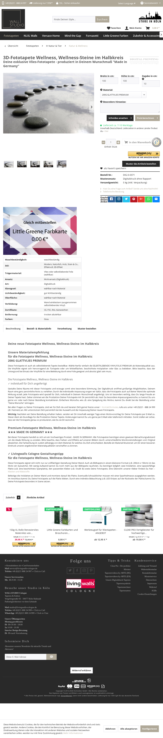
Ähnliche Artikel (35, 497)
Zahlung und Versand (147, 566)
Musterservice (151, 576)
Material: (108, 89)
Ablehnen (110, 728)
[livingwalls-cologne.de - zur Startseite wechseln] (13, 19)
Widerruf (153, 587)
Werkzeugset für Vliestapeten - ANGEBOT (100, 531)
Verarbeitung (64, 328)
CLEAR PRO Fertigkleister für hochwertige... (139, 531)
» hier (105, 131)
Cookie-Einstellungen (147, 594)
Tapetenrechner (124, 587)
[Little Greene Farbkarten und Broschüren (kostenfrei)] (62, 515)
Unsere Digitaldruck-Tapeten (118, 580)
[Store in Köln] (150, 16)
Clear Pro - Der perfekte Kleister (120, 568)
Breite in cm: (107, 75)
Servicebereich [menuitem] (151, 3)
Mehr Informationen (73, 733)
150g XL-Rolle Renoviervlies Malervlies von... (24, 531)
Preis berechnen (145, 118)
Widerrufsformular (149, 569)
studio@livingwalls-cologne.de (23, 607)
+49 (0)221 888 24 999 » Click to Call (28, 610)
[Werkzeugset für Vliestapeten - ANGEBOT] (100, 515)
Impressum (152, 583)
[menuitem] (80, 19)
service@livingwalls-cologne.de (23, 568)
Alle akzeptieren (128, 728)
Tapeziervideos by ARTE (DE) (118, 573)
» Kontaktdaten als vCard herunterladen (22, 565)
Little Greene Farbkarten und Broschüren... (62, 531)
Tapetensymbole (123, 583)
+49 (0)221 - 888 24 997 (15, 3)
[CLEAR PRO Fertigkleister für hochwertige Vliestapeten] (139, 515)
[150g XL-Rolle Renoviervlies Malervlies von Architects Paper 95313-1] (24, 515)
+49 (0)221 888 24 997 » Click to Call (28, 571)
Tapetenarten (125, 590)
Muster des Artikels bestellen (141, 163)
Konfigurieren (149, 728)
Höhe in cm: (127, 75)
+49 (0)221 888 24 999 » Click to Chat (31, 613)
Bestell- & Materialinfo (39, 328)
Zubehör (12, 497)
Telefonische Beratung (113, 191)
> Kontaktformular (109, 407)
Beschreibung (13, 328)
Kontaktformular (149, 573)
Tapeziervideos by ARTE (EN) (118, 576)
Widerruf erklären (81, 670)
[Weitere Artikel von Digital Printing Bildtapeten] (144, 60)
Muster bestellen (87, 328)
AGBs (154, 590)
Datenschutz (151, 580)
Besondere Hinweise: (114, 101)
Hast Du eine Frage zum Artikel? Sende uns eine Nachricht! (130, 188)
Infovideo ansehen (118, 118)
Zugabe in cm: (149, 75)
